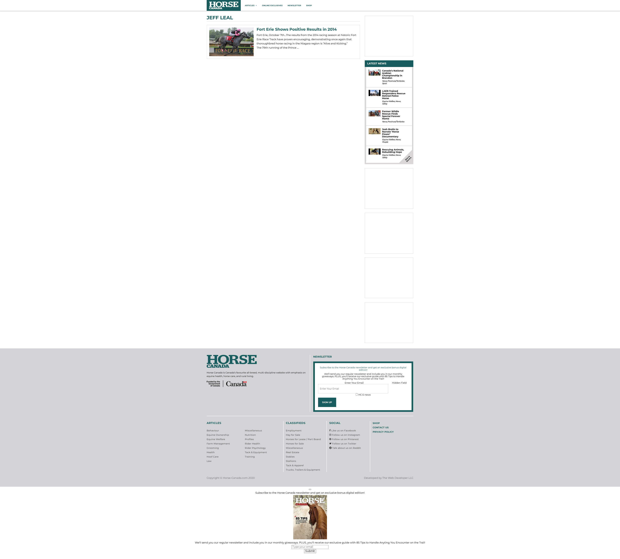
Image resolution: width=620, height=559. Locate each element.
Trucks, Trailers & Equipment (303, 469)
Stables (290, 456)
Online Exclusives (272, 5)
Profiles (249, 439)
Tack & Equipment (256, 452)
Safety (384, 104)
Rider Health (252, 443)
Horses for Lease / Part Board (303, 439)
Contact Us (381, 427)
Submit (310, 551)
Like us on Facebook (343, 430)
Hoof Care (213, 456)
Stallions (291, 461)
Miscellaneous (253, 430)
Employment (294, 430)
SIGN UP (327, 402)
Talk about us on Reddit (346, 448)
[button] (310, 489)
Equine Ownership (218, 434)
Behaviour (213, 430)
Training (250, 456)
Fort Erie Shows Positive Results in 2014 (297, 29)
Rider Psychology (255, 448)
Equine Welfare (388, 101)
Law (209, 461)
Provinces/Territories (396, 81)
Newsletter (294, 5)
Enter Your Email (354, 382)
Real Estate (292, 452)
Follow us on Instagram (345, 434)
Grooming (213, 448)
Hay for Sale (293, 434)
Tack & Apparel (295, 465)
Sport (384, 83)
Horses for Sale (295, 443)
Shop (309, 5)
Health (211, 452)
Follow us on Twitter (343, 443)
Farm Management (218, 443)
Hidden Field (399, 382)
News (384, 81)
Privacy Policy (383, 431)
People (385, 142)
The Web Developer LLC (397, 478)
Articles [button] (250, 5)
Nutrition (250, 434)
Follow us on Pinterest (345, 439)
